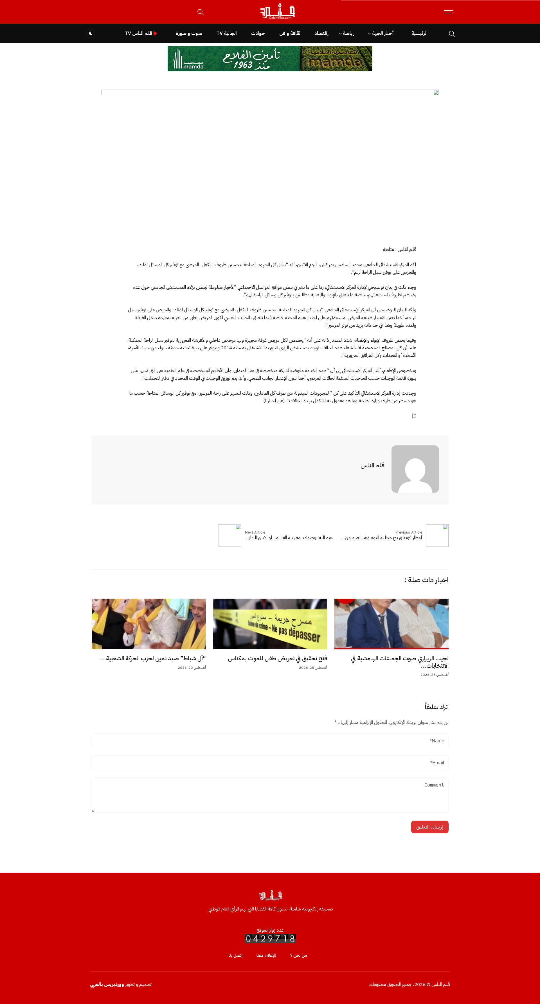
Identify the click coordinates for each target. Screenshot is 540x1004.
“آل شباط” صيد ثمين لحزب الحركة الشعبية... (153, 658)
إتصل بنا (235, 955)
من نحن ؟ (298, 955)
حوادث (258, 33)
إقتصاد (321, 33)
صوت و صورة (189, 33)
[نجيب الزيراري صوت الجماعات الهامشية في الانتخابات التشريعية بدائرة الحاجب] (391, 624)
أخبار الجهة (383, 33)
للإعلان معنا (266, 955)
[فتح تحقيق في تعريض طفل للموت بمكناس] (270, 624)
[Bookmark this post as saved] (413, 415)
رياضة (348, 33)
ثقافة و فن (289, 33)
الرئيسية (419, 33)
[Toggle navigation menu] (448, 11)
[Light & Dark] (90, 33)
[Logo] (277, 19)
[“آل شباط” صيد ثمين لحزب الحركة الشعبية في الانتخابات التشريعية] (149, 624)
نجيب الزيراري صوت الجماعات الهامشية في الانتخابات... (400, 662)
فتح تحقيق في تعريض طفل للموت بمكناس (277, 658)
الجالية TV (227, 33)
